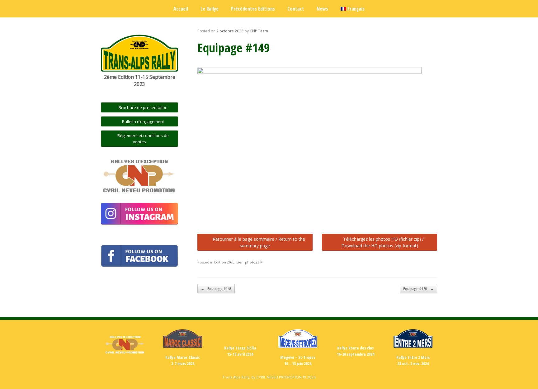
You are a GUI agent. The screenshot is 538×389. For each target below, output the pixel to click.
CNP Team (259, 31)
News (322, 8)
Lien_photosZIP (249, 262)
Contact (295, 8)
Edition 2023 (224, 262)
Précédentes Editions (253, 8)
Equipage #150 (418, 288)
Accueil (180, 8)
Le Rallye (210, 8)
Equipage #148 (216, 288)
